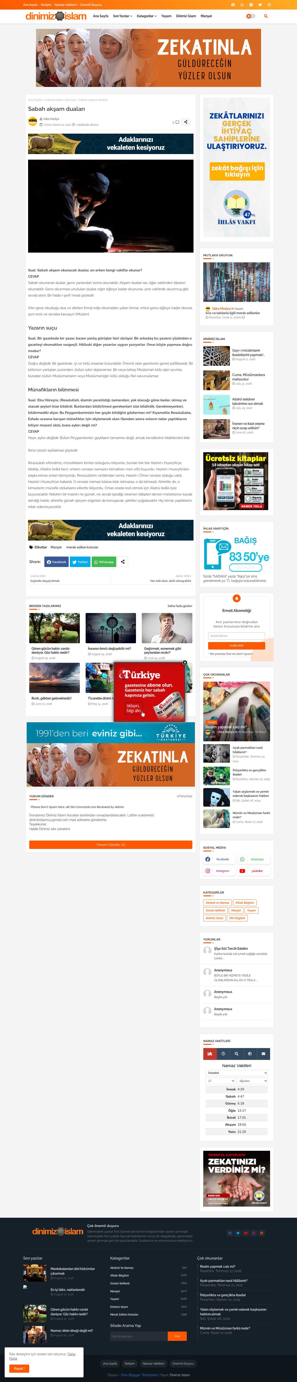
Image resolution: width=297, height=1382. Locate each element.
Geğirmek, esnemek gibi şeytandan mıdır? (162, 650)
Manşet (206, 16)
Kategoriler (145, 16)
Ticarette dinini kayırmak (107, 698)
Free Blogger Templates (139, 1375)
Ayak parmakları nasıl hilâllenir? (248, 750)
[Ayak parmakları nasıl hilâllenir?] (216, 753)
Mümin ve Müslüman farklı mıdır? (251, 815)
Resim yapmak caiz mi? (217, 1266)
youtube (257, 871)
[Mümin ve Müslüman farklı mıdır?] (216, 818)
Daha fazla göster (180, 606)
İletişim (46, 5)
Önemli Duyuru (91, 5)
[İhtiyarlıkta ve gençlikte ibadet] (216, 776)
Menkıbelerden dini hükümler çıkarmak (73, 1271)
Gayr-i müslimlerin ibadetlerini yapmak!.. (248, 352)
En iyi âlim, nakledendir (68, 1290)
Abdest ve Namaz (217, 902)
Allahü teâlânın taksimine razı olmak (247, 401)
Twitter (83, 562)
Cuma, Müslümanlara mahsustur (248, 377)
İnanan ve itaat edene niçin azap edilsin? (248, 426)
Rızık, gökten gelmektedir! (51, 698)
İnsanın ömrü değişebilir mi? (109, 648)
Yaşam (166, 16)
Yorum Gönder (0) (111, 845)
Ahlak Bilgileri (245, 902)
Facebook (59, 562)
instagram (222, 871)
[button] (266, 16)
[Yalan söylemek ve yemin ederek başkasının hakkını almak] (216, 797)
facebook (222, 859)
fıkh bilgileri (237, 918)
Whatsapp (106, 562)
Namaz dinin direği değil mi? (72, 1331)
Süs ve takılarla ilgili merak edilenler (233, 313)
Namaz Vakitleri (66, 5)
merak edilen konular (60, 100)
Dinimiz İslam (186, 16)
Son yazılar (121, 16)
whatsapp (257, 859)
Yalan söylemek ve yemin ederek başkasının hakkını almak (251, 796)
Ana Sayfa (30, 5)
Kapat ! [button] (19, 1368)
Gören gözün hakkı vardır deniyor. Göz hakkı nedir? (51, 650)
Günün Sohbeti (215, 910)
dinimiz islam (214, 918)
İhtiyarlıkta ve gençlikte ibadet (249, 772)
